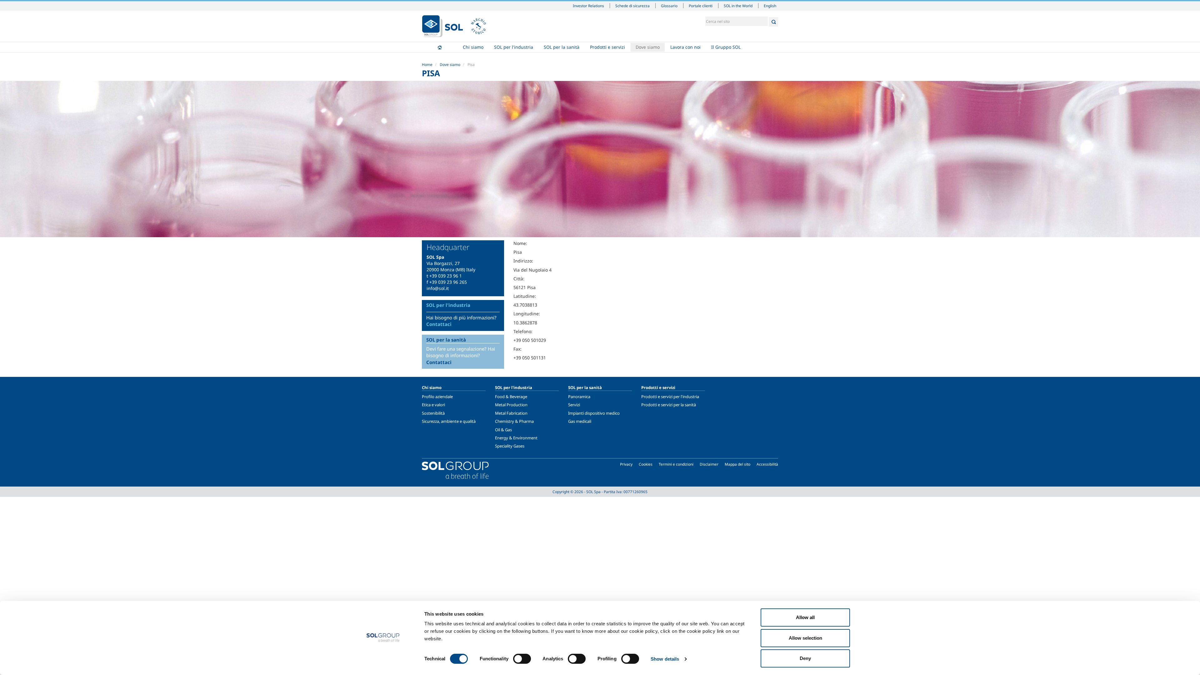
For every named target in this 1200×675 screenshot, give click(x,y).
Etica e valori (433, 405)
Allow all (805, 617)
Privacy (626, 464)
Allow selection (805, 638)
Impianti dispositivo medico (594, 413)
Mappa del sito (737, 464)
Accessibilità (767, 464)
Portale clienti (700, 5)
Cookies (645, 464)
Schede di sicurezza (632, 5)
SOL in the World (738, 5)
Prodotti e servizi (607, 47)
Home (439, 47)
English (770, 5)
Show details (665, 659)
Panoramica (579, 396)
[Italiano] (442, 26)
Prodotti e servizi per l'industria (670, 396)
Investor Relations (588, 5)
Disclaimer (709, 464)
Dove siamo (648, 47)
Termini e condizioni (676, 464)
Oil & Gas (503, 429)
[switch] (522, 659)
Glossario (669, 5)
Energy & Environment (516, 438)
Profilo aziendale (437, 396)
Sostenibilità (433, 413)
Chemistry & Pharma (514, 421)
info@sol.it (438, 288)
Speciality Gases (509, 446)
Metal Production (511, 405)
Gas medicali (579, 421)
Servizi (574, 405)
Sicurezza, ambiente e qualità (449, 421)
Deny (805, 658)
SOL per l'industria (513, 47)
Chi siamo (473, 47)
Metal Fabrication (511, 413)
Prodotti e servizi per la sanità (668, 405)
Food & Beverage (511, 396)
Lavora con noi (685, 47)
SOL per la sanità (561, 47)
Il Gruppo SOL (726, 47)
